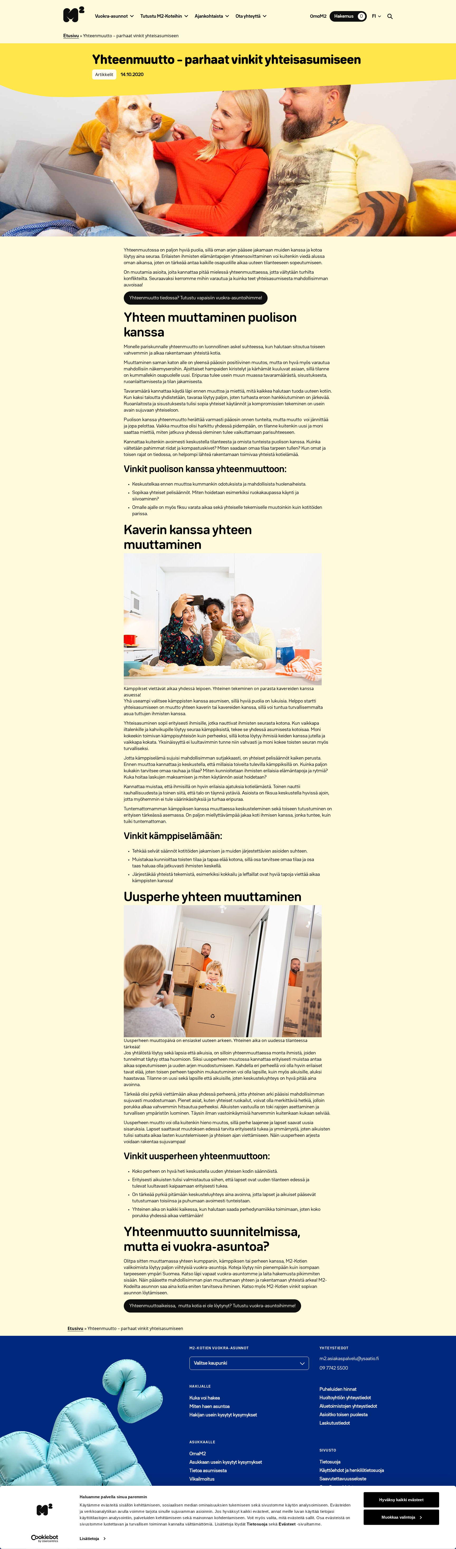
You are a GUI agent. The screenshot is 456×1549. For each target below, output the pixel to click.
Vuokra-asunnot (111, 16)
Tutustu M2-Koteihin (161, 16)
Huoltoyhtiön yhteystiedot (345, 1398)
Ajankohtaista (209, 16)
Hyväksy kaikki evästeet (401, 1499)
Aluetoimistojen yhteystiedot (348, 1406)
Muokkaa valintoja (398, 1517)
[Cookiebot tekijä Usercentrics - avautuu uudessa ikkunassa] (45, 1539)
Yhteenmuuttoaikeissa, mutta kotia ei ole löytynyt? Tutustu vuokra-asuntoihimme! (212, 1306)
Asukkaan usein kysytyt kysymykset (225, 1462)
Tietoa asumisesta (208, 1471)
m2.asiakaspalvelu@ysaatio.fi (349, 1359)
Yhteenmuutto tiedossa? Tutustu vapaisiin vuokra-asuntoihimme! (195, 298)
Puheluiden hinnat (338, 1389)
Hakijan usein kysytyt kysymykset (223, 1415)
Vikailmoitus (202, 1479)
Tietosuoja (257, 1524)
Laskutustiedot (335, 1423)
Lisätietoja (89, 1538)
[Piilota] (132, 16)
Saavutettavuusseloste (343, 1479)
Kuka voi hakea (204, 1398)
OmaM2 (318, 16)
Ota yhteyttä (248, 16)
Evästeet (287, 1524)
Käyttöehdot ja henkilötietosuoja (352, 1470)
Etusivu (71, 36)
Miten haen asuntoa (209, 1406)
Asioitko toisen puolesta (344, 1415)
